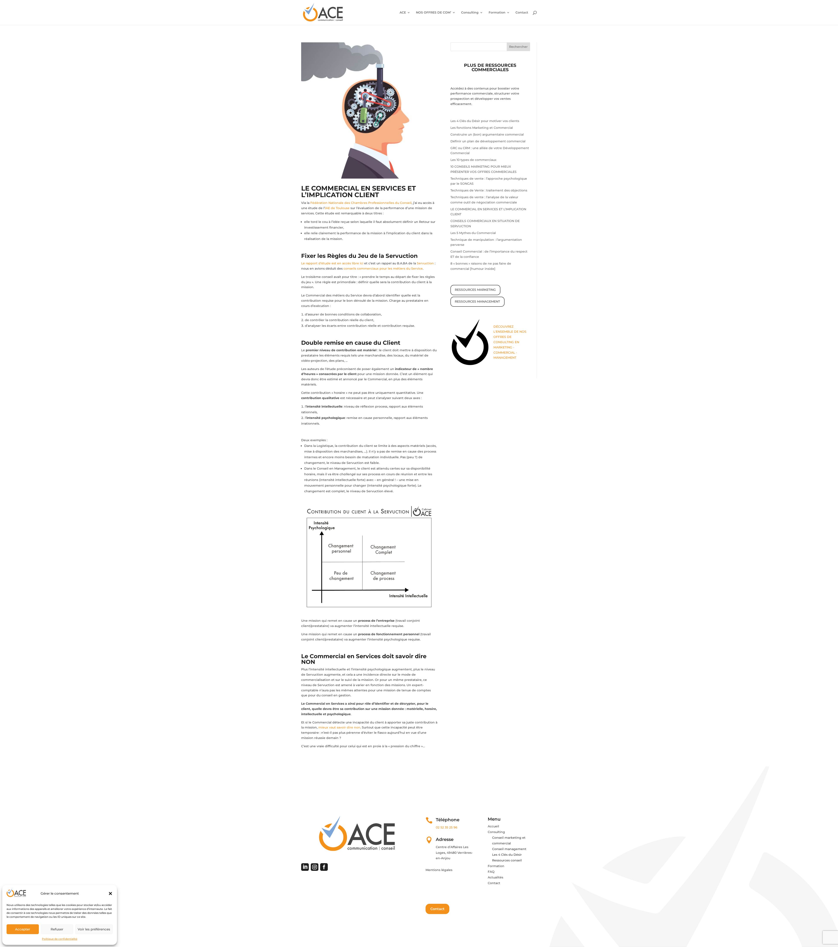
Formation (497, 12)
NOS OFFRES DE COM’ (433, 12)
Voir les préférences (94, 929)
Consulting (470, 12)
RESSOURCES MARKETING (475, 290)
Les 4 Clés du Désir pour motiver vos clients (484, 121)
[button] (110, 893)
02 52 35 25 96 (446, 827)
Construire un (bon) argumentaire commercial (487, 134)
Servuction (426, 263)
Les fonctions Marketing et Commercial (481, 128)
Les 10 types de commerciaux (473, 160)
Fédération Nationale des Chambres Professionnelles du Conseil (361, 203)
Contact (521, 12)
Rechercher (518, 47)
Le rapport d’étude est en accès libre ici (332, 263)
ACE (403, 12)
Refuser (57, 929)
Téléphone (447, 819)
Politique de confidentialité (59, 938)
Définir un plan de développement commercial (487, 141)
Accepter (22, 929)
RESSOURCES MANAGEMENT (477, 301)
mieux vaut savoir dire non (339, 727)
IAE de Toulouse (337, 208)
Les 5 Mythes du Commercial (473, 233)
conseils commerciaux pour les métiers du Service (383, 268)
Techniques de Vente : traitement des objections (488, 190)
